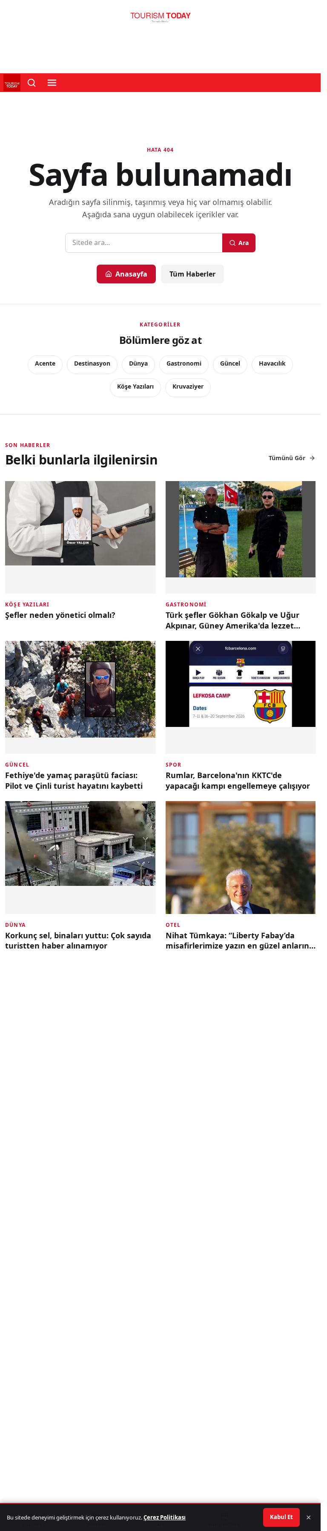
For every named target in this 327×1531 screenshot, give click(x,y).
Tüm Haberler (192, 274)
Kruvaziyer (188, 386)
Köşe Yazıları (135, 386)
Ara (243, 243)
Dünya (138, 363)
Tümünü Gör (287, 458)
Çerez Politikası (164, 1517)
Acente (45, 363)
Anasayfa (131, 274)
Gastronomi (183, 363)
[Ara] (31, 82)
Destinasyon (92, 363)
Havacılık (272, 363)
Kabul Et (281, 1517)
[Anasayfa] (160, 19)
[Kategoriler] (52, 82)
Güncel (230, 363)
